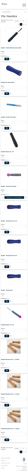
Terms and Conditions (21, 466)
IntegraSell (24, 470)
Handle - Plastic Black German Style (11, 47)
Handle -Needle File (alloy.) (8, 117)
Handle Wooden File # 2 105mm (10, 359)
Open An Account (5, 463)
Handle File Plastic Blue (7, 82)
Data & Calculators (6, 458)
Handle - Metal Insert (7, 290)
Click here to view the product (14, 197)
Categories (6, 12)
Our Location (4, 465)
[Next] (26, 24)
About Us (3, 460)
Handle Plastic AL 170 (7, 151)
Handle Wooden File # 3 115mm (10, 394)
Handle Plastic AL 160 (7, 324)
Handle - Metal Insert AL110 (9, 221)
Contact (3, 468)
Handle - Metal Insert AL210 (9, 255)
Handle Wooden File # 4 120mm (10, 428)
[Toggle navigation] (24, 5)
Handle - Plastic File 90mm (8, 186)
